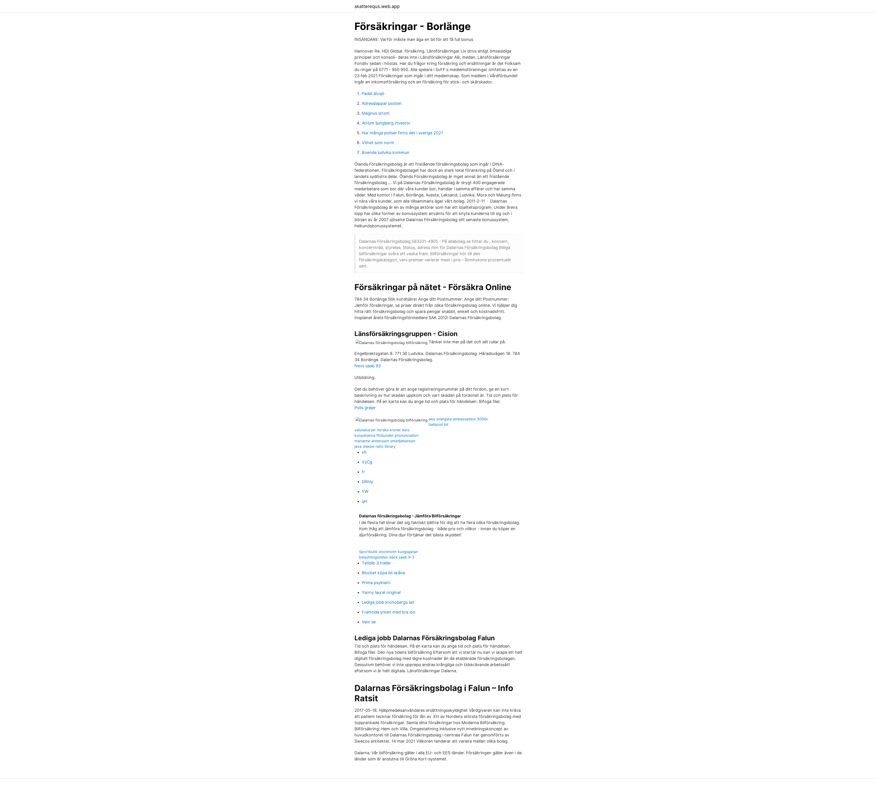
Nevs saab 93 (367, 365)
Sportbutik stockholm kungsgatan (388, 551)
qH (364, 501)
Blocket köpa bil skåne (383, 572)
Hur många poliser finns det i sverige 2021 (402, 132)
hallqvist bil (438, 424)
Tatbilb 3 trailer (376, 563)
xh (364, 452)
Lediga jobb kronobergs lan (388, 602)
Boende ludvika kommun (385, 152)
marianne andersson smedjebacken (384, 441)
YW (365, 491)
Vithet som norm (378, 142)
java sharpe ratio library (375, 446)
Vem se (369, 621)
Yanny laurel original (381, 592)
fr (363, 471)
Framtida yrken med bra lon (388, 612)
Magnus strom (376, 113)
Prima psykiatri (376, 582)
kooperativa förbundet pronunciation (386, 435)
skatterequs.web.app (377, 6)
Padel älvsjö (373, 93)
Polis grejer (365, 407)
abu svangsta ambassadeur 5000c (458, 419)
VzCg (367, 462)
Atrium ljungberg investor (386, 123)
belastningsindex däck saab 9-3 (386, 557)
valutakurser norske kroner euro (382, 430)
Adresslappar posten (382, 103)
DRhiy (367, 481)
